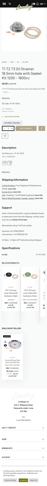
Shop (12, 62)
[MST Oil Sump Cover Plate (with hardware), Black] (11, 276)
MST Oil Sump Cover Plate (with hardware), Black (11, 293)
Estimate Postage (12, 123)
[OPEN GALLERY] (23, 29)
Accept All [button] (23, 480)
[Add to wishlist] (5, 135)
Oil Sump (25, 62)
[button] (10, 4)
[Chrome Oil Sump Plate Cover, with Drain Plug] (12, 344)
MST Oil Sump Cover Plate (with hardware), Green (30, 293)
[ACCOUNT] (37, 4)
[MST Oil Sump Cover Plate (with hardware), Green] (30, 276)
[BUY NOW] (41, 128)
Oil (18, 62)
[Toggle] (6, 98)
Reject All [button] (33, 480)
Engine (4, 62)
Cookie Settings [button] (10, 480)
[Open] (4, 4)
